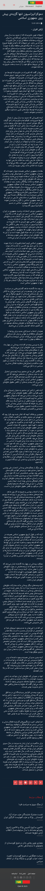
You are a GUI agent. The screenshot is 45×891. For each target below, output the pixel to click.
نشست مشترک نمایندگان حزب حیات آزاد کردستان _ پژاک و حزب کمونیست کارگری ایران (23, 816)
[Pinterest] (24, 877)
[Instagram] (27, 877)
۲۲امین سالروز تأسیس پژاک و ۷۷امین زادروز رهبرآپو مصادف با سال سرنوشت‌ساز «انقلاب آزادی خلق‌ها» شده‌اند (24, 830)
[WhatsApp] (30, 782)
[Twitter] (35, 782)
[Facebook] (40, 782)
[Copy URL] (15, 782)
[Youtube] (15, 877)
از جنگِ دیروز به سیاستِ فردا (31, 805)
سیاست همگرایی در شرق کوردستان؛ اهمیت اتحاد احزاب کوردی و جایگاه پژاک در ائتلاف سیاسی (24, 858)
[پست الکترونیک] (20, 782)
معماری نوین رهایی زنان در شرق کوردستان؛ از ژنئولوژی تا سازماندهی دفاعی (24, 844)
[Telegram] (25, 782)
